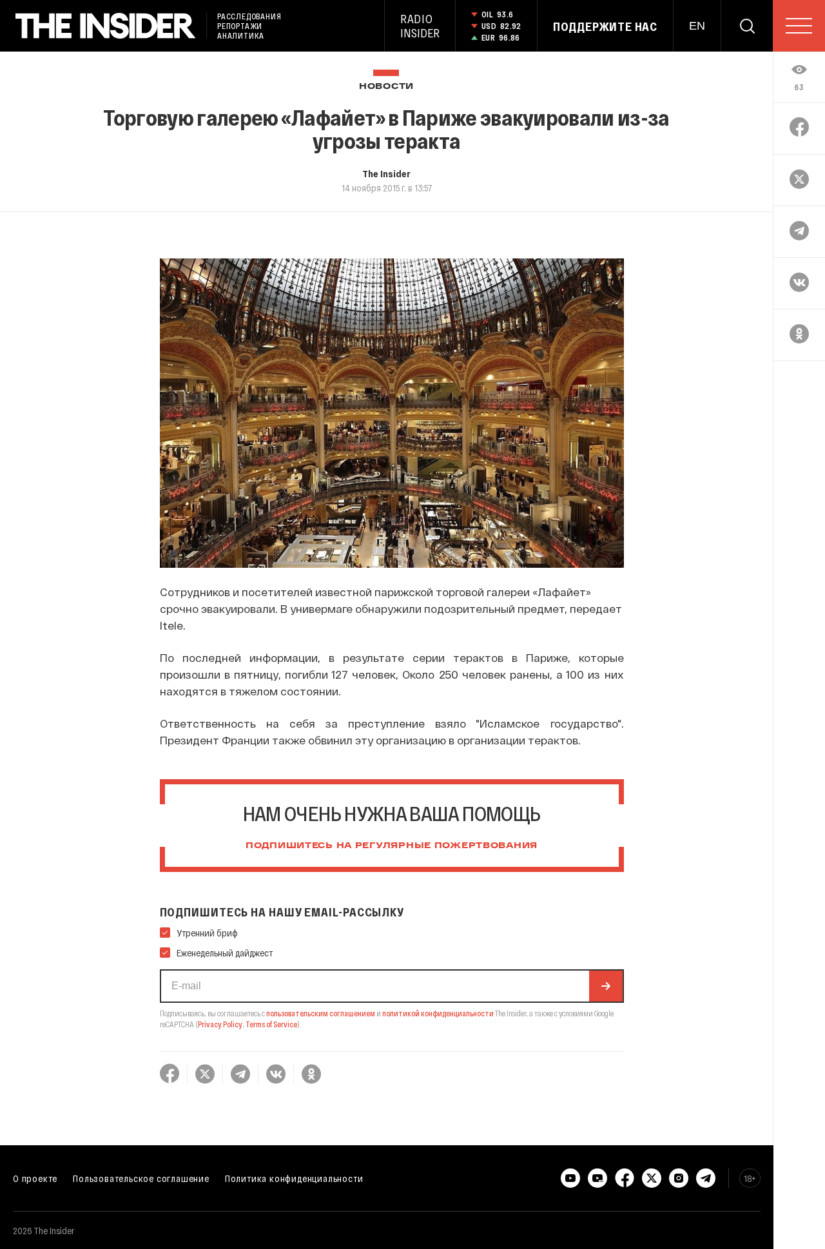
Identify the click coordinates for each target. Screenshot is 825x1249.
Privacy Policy (220, 1024)
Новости (386, 86)
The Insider (386, 173)
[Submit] (606, 986)
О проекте (35, 1178)
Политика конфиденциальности (294, 1178)
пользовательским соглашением (320, 1013)
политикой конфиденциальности (438, 1013)
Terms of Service (271, 1024)
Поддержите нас (605, 26)
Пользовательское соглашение (141, 1178)
